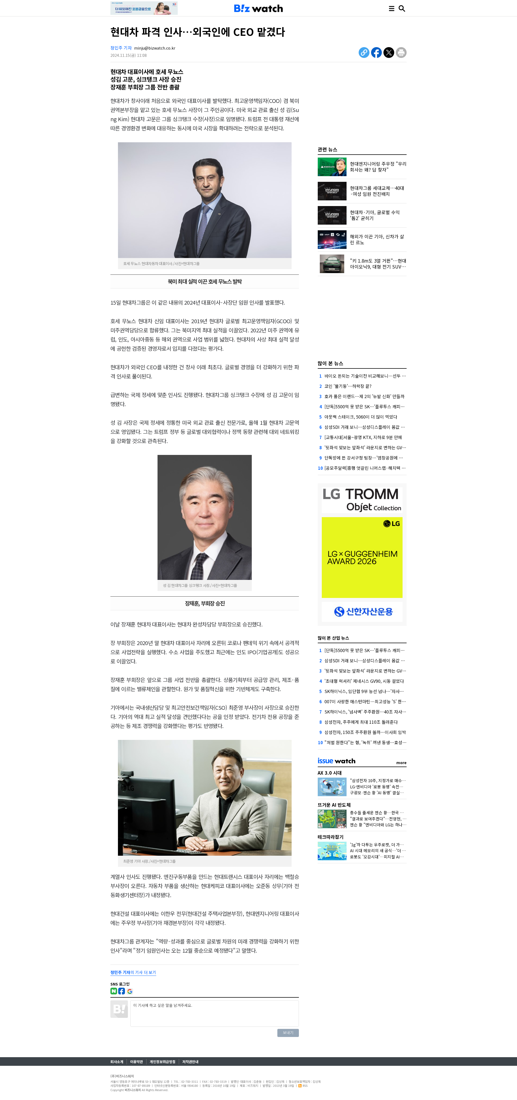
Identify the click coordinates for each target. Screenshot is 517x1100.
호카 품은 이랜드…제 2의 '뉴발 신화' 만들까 (364, 396)
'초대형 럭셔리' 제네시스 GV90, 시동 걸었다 (364, 681)
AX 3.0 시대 (330, 772)
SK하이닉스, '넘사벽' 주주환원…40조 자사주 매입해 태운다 (378, 711)
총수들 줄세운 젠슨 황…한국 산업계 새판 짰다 (389, 812)
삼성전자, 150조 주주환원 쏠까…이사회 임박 (365, 732)
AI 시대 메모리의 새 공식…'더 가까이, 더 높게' (389, 850)
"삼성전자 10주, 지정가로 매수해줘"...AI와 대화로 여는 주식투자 (404, 780)
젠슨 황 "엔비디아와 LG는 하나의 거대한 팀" (387, 824)
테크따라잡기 (331, 836)
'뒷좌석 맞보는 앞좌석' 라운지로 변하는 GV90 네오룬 (372, 447)
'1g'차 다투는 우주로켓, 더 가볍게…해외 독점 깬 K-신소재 (399, 844)
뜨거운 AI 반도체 (334, 804)
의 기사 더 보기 (133, 972)
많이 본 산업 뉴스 (333, 638)
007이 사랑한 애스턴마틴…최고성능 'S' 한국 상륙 (369, 701)
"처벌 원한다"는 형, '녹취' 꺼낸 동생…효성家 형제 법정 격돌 (379, 742)
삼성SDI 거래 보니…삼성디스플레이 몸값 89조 (367, 427)
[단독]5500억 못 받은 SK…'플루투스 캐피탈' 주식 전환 (374, 406)
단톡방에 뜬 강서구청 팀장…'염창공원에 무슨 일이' (370, 457)
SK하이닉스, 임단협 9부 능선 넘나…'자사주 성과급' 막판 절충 (380, 691)
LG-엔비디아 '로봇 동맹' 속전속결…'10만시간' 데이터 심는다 (401, 786)
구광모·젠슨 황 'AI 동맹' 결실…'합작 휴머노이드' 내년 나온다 (402, 792)
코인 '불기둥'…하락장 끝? (348, 386)
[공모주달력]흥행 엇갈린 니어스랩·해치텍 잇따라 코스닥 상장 (380, 468)
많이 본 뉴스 (330, 363)
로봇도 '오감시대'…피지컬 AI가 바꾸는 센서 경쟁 (391, 856)
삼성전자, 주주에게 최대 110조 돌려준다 (361, 722)
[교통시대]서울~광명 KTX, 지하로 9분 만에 (363, 437)
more (401, 762)
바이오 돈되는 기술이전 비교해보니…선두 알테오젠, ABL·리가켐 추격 (387, 376)
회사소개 (116, 1061)
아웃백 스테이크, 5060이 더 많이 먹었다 (360, 416)
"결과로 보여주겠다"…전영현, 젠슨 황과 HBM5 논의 (395, 818)
